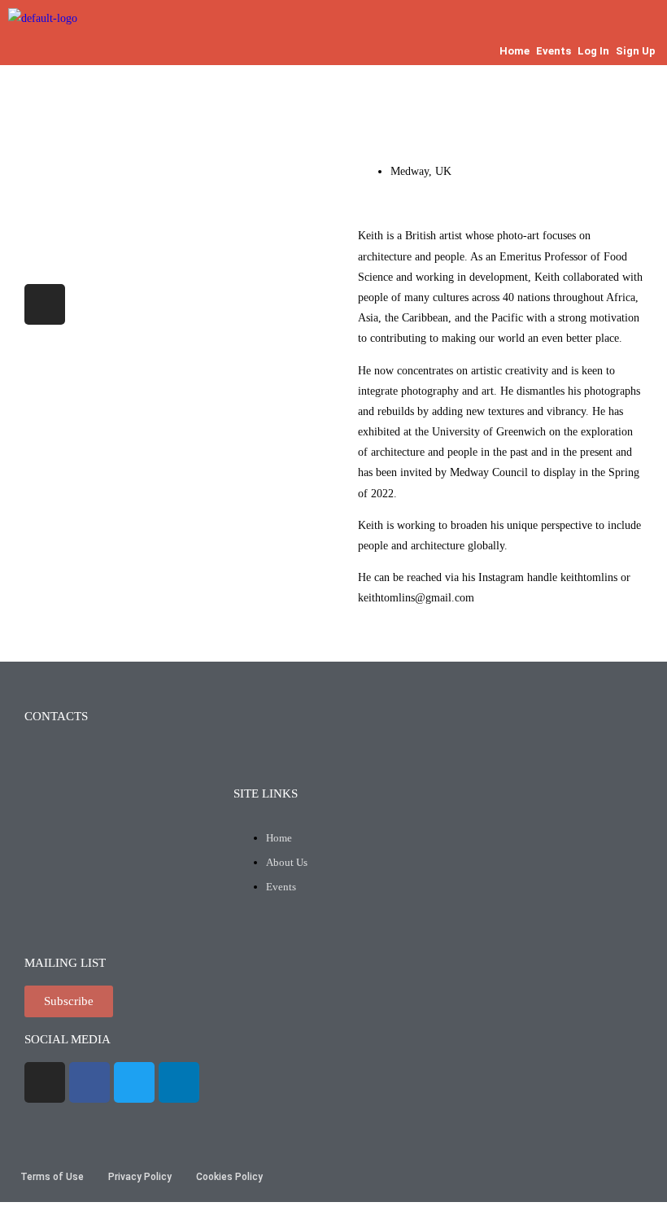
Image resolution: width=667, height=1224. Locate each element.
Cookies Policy (229, 1176)
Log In (593, 51)
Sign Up (636, 51)
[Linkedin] (179, 1082)
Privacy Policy (140, 1176)
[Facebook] (89, 1082)
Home (514, 51)
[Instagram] (44, 304)
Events (553, 51)
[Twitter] (134, 1082)
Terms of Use (52, 1176)
